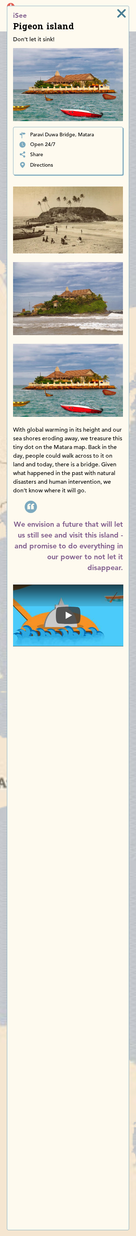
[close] (121, 13)
